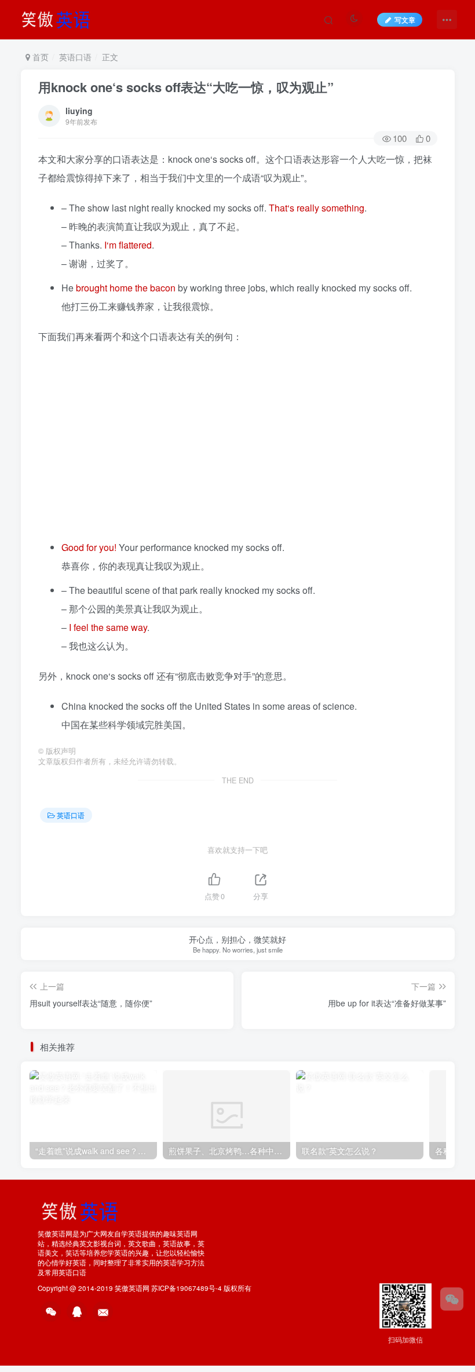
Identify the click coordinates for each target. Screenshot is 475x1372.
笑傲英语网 (132, 1288)
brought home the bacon (126, 287)
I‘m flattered (128, 244)
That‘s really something (316, 207)
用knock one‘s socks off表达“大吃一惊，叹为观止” (186, 87)
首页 (39, 57)
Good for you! (88, 547)
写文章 (404, 19)
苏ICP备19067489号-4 (186, 1288)
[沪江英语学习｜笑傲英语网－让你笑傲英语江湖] (59, 17)
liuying (79, 110)
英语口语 (75, 57)
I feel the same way (108, 627)
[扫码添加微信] (451, 1299)
